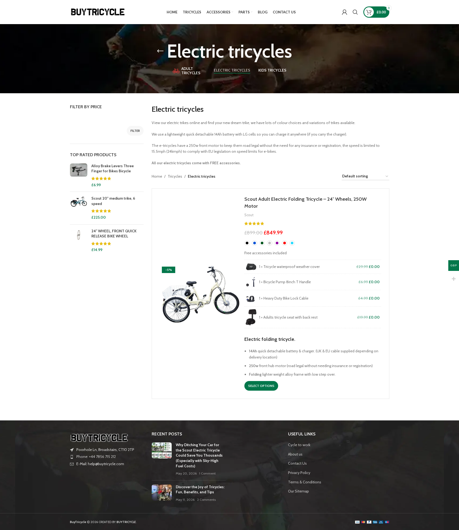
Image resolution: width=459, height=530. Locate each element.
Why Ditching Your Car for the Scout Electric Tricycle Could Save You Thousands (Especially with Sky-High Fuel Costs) (199, 455)
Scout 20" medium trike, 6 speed (113, 201)
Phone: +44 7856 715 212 (96, 456)
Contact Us (297, 463)
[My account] (344, 12)
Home (157, 176)
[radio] (247, 243)
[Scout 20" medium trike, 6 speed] (78, 208)
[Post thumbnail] (162, 459)
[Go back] (160, 51)
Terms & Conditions (304, 482)
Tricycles (175, 176)
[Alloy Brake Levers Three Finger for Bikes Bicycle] (78, 175)
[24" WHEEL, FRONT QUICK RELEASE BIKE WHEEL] (78, 241)
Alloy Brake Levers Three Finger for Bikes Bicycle (112, 168)
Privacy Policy (299, 472)
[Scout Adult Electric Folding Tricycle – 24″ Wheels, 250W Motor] (200, 294)
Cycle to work (299, 444)
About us (295, 454)
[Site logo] (98, 11)
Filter (135, 131)
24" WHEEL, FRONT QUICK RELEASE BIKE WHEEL (113, 234)
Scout (248, 215)
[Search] (355, 12)
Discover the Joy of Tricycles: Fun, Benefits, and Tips (200, 489)
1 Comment (207, 473)
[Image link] (99, 437)
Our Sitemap (298, 491)
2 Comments (206, 500)
